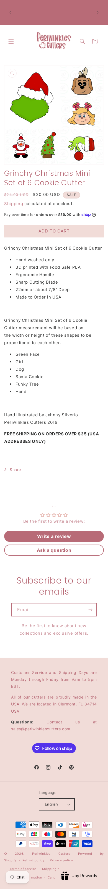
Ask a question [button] (54, 550)
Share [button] (15, 469)
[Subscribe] (90, 609)
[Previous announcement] (10, 12)
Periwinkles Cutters (51, 854)
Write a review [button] (54, 536)
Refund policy (33, 860)
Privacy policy (61, 860)
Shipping (13, 203)
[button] (11, 41)
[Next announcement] (98, 12)
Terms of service (23, 869)
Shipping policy (55, 869)
